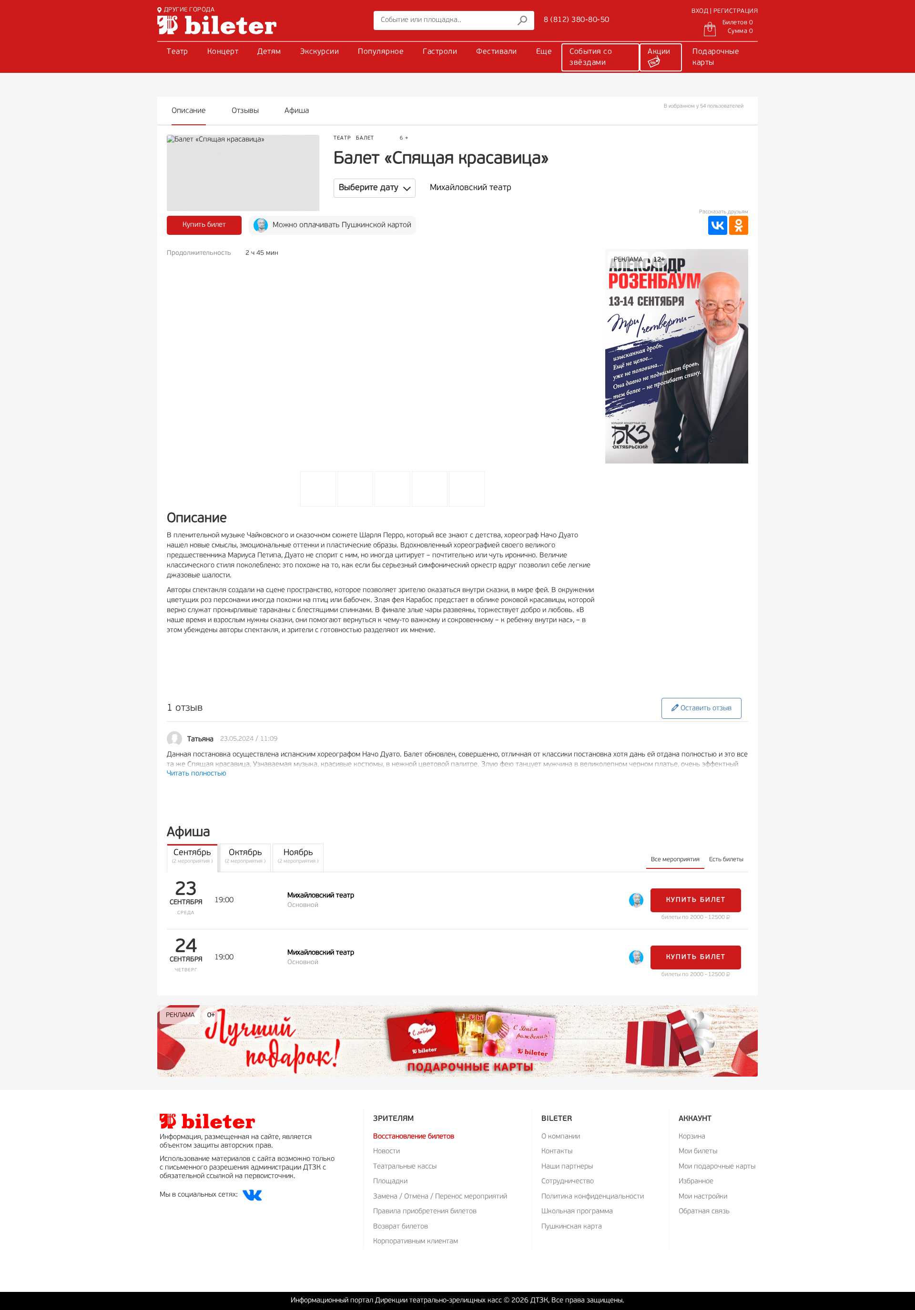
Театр (177, 52)
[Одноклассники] (738, 225)
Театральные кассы (405, 1166)
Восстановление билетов (413, 1136)
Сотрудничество (567, 1181)
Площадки (390, 1181)
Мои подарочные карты (717, 1166)
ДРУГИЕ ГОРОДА (189, 10)
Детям (269, 52)
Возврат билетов (400, 1226)
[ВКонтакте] (717, 225)
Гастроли (440, 52)
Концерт (223, 52)
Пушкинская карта (571, 1226)
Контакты (556, 1151)
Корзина (692, 1136)
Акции (659, 52)
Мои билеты (698, 1151)
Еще (544, 52)
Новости (386, 1151)
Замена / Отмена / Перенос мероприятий (440, 1196)
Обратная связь (704, 1211)
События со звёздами (590, 57)
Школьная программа (577, 1211)
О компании (560, 1136)
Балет (365, 138)
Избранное (696, 1181)
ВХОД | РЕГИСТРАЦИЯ (724, 11)
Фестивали (496, 52)
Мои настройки (703, 1196)
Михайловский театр (470, 188)
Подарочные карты (715, 57)
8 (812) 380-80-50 (577, 20)
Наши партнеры (567, 1166)
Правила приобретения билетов (425, 1211)
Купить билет (204, 225)
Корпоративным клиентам (415, 1241)
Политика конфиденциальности (592, 1196)
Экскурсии (319, 52)
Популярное (381, 52)
